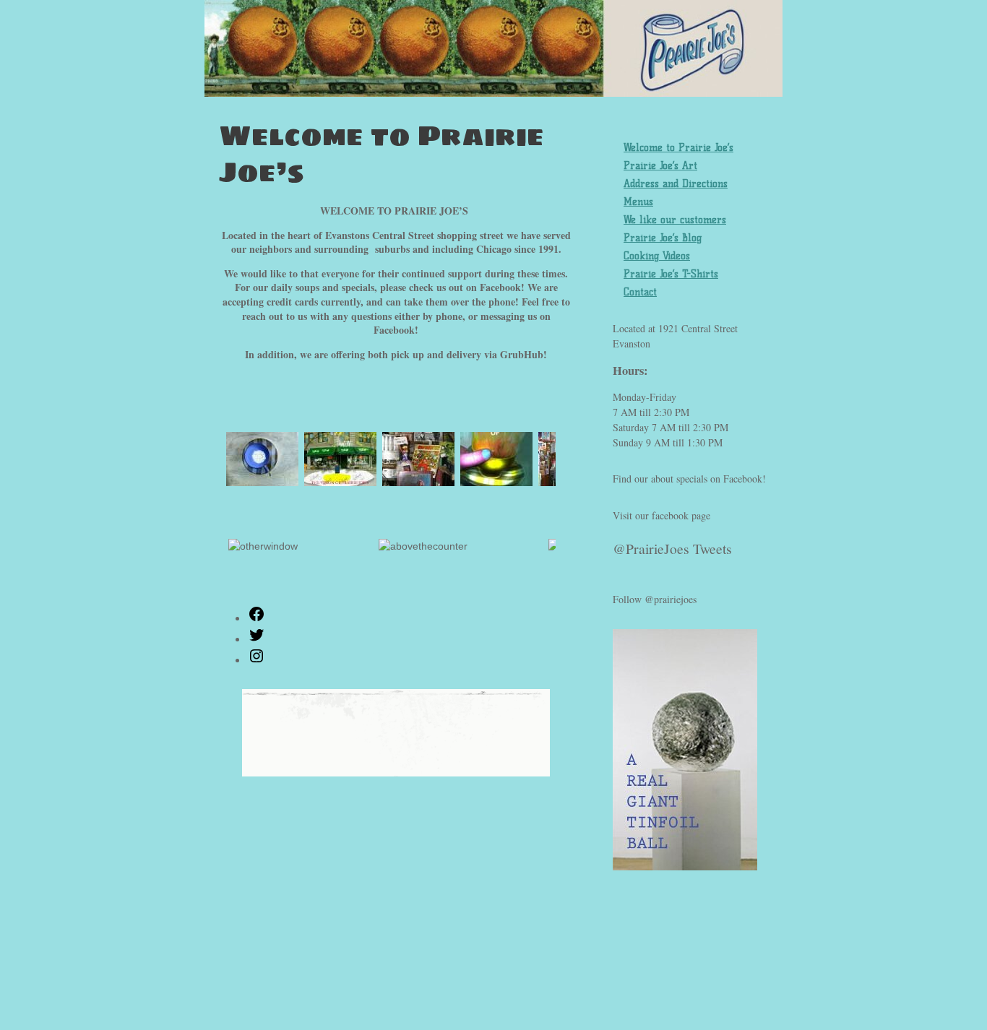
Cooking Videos (657, 256)
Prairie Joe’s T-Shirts (671, 274)
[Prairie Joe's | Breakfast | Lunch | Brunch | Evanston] (493, 60)
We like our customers (675, 220)
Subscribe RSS (170, 963)
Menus (638, 202)
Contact (640, 292)
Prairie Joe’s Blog (663, 238)
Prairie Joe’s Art (660, 166)
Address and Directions (676, 184)
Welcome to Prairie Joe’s (678, 148)
